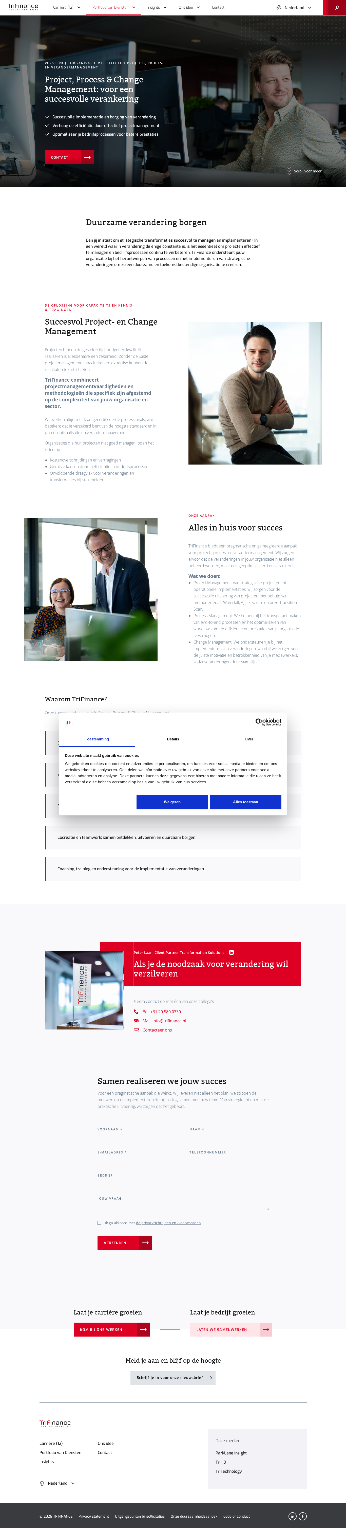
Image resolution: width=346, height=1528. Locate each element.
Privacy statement (94, 1516)
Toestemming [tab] (97, 739)
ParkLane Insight (231, 1453)
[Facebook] (303, 1516)
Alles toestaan (245, 802)
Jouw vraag (110, 1198)
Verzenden (115, 1243)
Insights (47, 1461)
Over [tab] (249, 739)
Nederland (294, 7)
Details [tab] (173, 739)
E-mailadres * (112, 1152)
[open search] (334, 7)
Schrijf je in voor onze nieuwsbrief (170, 1377)
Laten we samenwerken (222, 1329)
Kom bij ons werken (101, 1329)
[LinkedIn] (293, 1516)
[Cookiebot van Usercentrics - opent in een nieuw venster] (259, 722)
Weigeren (172, 802)
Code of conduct (236, 1516)
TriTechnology (229, 1471)
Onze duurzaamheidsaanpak (194, 1516)
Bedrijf (105, 1175)
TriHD (221, 1462)
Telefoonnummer (207, 1152)
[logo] (23, 7)
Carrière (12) (51, 1443)
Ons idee (106, 1443)
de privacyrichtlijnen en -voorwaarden (168, 1222)
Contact (59, 157)
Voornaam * (110, 1129)
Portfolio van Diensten (60, 1452)
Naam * (196, 1129)
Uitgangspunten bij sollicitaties (140, 1516)
